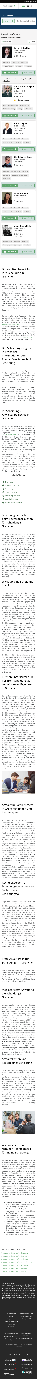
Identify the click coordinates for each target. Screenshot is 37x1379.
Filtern (33, 42)
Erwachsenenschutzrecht (20, 175)
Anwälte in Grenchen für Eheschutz (15, 1253)
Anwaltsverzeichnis (28, 337)
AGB (4, 105)
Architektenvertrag (9, 109)
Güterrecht (15, 62)
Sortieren (7, 42)
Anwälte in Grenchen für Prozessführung (17, 1262)
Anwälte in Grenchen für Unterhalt (15, 1271)
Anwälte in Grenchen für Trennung (15, 1268)
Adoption (6, 172)
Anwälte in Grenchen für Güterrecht (15, 1256)
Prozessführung (8, 66)
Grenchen (7, 21)
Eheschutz (6, 62)
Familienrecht (7, 142)
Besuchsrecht (7, 139)
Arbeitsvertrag (24, 105)
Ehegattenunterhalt (9, 435)
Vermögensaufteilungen (17, 324)
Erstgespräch (11, 73)
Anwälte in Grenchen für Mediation (15, 1259)
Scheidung (19, 66)
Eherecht (17, 139)
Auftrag (19, 109)
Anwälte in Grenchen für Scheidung (15, 1265)
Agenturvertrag (13, 105)
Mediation (24, 62)
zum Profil (28, 73)
